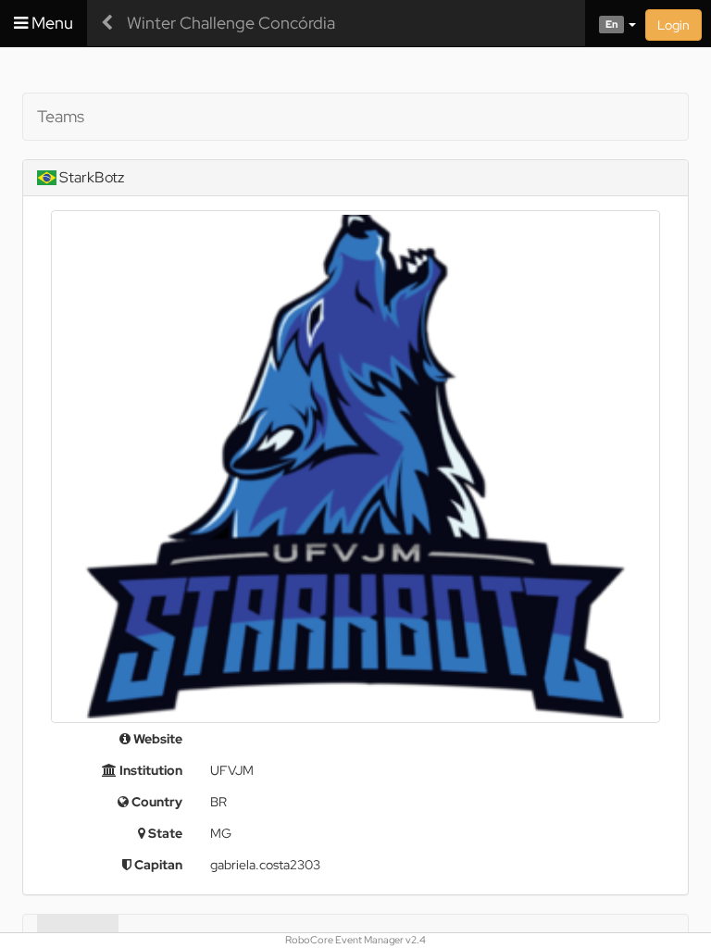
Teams (60, 116)
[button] (610, 23)
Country (155, 801)
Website (156, 738)
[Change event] (107, 23)
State (163, 833)
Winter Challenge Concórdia (231, 22)
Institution (149, 770)
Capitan (156, 864)
